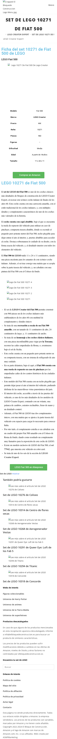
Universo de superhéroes (15, 615)
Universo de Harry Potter (15, 599)
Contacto (7, 707)
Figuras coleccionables (13, 593)
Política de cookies (12, 680)
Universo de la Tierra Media (16, 610)
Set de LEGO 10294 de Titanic (20, 566)
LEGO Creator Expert (13, 39)
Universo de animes (12, 604)
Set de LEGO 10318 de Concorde (22, 581)
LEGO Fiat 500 (9, 59)
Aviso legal (8, 702)
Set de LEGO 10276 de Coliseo (20, 495)
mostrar (16, 473)
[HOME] (3, 34)
